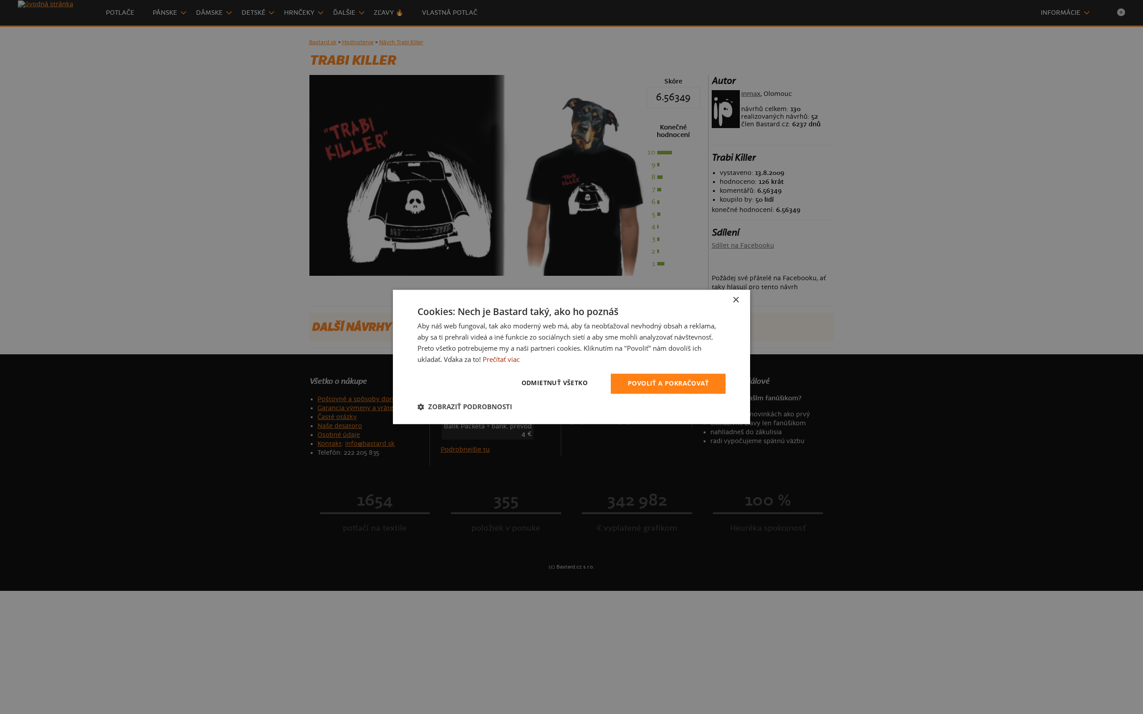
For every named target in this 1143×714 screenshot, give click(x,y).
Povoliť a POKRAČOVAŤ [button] (668, 383)
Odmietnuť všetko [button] (554, 383)
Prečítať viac (501, 359)
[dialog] (571, 357)
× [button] (735, 300)
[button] (464, 407)
